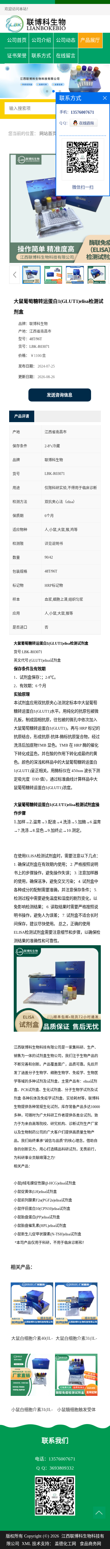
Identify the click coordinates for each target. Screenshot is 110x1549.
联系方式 (41, 55)
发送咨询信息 (59, 395)
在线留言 (65, 55)
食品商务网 (90, 1543)
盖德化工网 (65, 1543)
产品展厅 (90, 40)
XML (26, 1543)
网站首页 (48, 133)
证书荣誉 (17, 55)
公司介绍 (41, 40)
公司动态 (65, 40)
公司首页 (17, 40)
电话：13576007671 (55, 1459)
